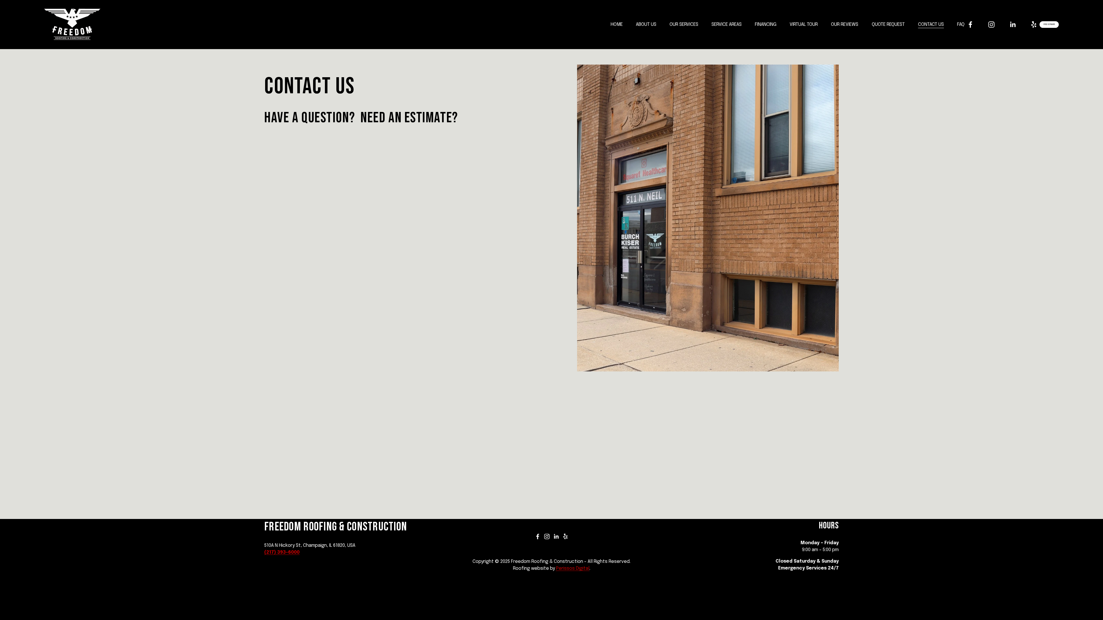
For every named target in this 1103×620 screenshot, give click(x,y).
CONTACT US (931, 24)
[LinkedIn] (1013, 24)
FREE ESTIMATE (1049, 25)
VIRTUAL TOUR (804, 24)
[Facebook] (970, 24)
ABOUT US (646, 24)
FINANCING (765, 24)
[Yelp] (1034, 24)
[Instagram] (991, 24)
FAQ (961, 24)
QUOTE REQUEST (888, 24)
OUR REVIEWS (844, 24)
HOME (617, 24)
